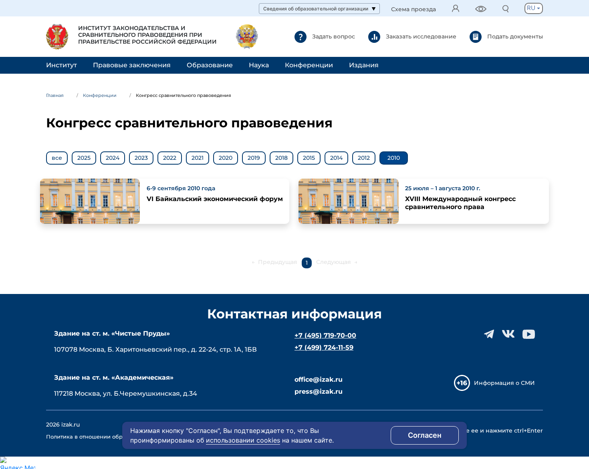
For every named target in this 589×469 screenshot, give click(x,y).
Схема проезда (413, 9)
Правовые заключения (132, 65)
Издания (364, 65)
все (57, 157)
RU (532, 8)
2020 (225, 157)
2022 (169, 157)
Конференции (309, 65)
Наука (259, 65)
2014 (336, 157)
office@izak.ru (318, 379)
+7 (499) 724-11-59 (323, 347)
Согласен (425, 435)
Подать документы (514, 36)
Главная (55, 95)
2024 (112, 157)
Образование (210, 65)
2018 (281, 157)
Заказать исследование (420, 36)
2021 (198, 157)
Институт (61, 65)
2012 (364, 157)
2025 (84, 157)
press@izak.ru (318, 391)
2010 (393, 157)
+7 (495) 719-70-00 (325, 335)
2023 (141, 157)
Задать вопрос (333, 36)
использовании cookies (243, 440)
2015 (309, 157)
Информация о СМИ (504, 382)
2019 (254, 157)
